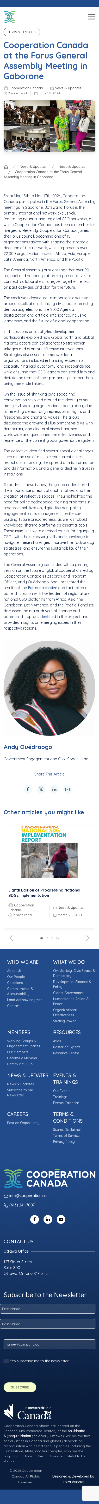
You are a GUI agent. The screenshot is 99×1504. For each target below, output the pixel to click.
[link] (28, 789)
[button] (49, 16)
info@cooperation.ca (28, 1195)
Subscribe (20, 1387)
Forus (58, 201)
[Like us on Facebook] (34, 1219)
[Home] (6, 166)
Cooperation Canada (26, 88)
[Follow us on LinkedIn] (47, 1219)
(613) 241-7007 (22, 1205)
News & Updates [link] (21, 32)
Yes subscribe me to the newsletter (39, 1361)
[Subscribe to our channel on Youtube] (61, 1219)
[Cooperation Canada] (10, 16)
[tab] (41, 938)
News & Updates (68, 88)
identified (48, 616)
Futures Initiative (42, 587)
